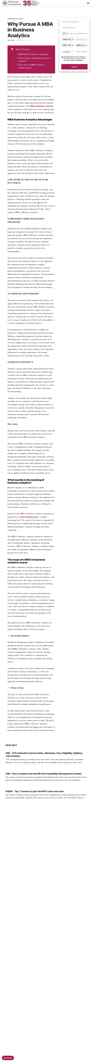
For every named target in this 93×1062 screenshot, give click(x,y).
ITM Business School (15, 19)
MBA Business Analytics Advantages (34, 54)
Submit (74, 67)
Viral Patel (11, 40)
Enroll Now (8, 1058)
